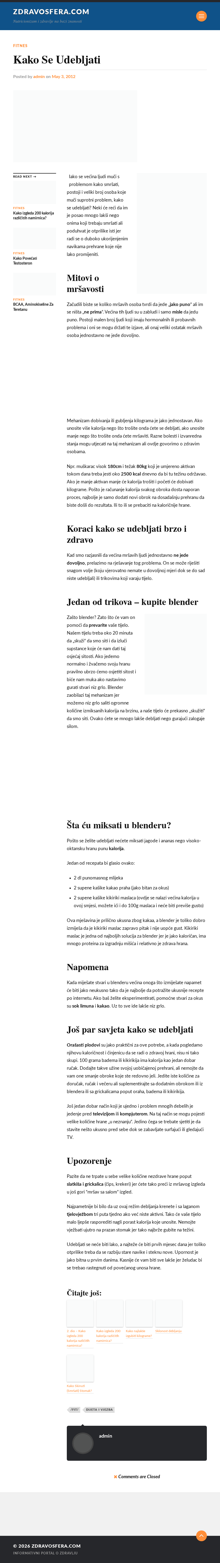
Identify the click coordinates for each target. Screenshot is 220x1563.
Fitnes (20, 46)
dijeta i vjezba (99, 1409)
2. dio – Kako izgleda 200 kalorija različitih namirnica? (78, 1338)
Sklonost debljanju (168, 1331)
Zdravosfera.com (51, 12)
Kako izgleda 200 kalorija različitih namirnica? (108, 1335)
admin (39, 77)
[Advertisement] (137, 380)
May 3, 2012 (63, 77)
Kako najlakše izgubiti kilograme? (139, 1333)
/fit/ (75, 1409)
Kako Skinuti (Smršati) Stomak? (79, 1388)
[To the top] (201, 1535)
